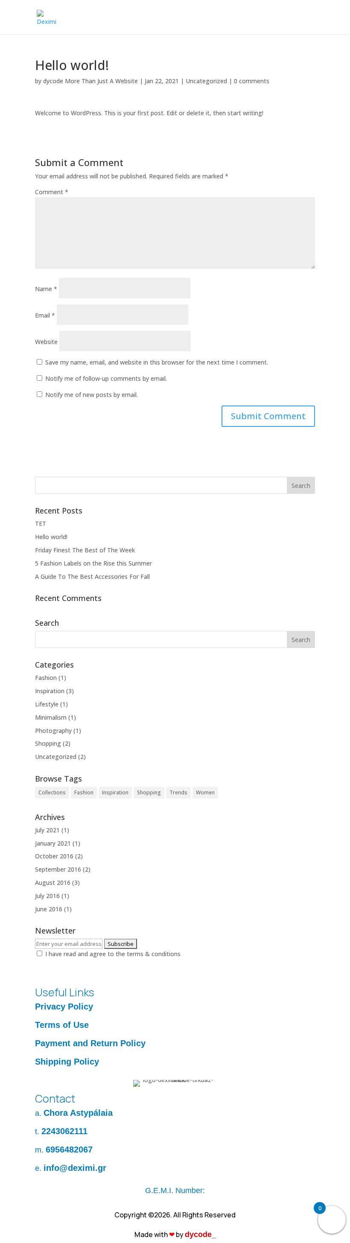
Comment (51, 192)
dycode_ (200, 1234)
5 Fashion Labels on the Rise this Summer (93, 563)
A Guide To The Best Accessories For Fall (92, 576)
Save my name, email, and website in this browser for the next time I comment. (156, 362)
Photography (53, 731)
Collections (52, 792)
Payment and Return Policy (90, 1043)
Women (205, 792)
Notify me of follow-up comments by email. (106, 378)
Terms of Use (62, 1025)
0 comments (251, 81)
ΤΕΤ (40, 523)
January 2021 (53, 843)
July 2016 (47, 896)
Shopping (48, 743)
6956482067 (69, 1149)
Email (45, 315)
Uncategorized (206, 81)
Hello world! (51, 537)
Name (46, 289)
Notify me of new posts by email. (91, 395)
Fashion (46, 678)
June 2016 (48, 909)
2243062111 (64, 1131)
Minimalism (51, 717)
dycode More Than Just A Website (90, 81)
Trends (178, 792)
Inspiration (49, 691)
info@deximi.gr (75, 1168)
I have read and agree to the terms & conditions (113, 954)
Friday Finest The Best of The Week (85, 550)
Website (46, 342)
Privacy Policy (64, 1006)
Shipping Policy (67, 1061)
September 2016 (58, 869)
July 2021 (47, 830)
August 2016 (52, 882)
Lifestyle (46, 704)
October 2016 (54, 856)
